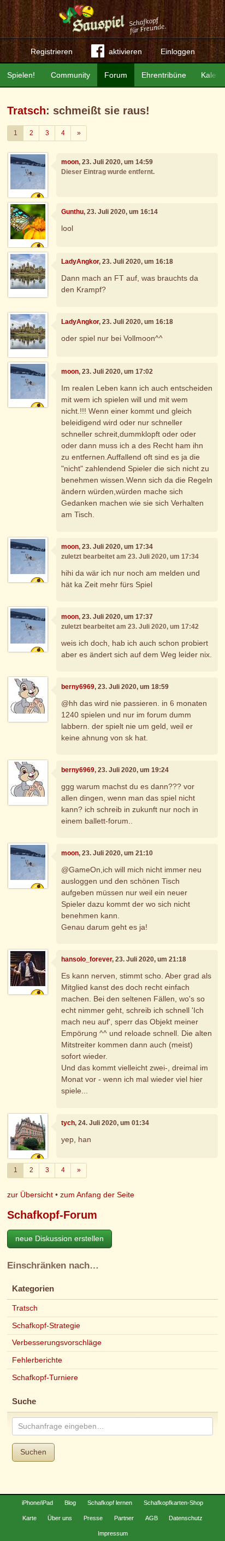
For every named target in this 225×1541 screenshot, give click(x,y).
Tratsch (26, 111)
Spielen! (21, 75)
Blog (70, 1502)
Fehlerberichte (37, 1359)
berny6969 (77, 687)
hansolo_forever (86, 959)
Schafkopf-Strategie (46, 1325)
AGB (151, 1518)
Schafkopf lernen (109, 1502)
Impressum (113, 1533)
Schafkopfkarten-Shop (173, 1502)
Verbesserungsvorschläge (57, 1342)
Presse (93, 1518)
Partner (124, 1518)
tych (68, 1123)
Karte (29, 1518)
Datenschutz (186, 1518)
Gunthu (72, 212)
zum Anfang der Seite (97, 1194)
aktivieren (125, 51)
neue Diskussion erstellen (59, 1238)
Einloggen (178, 51)
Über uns (60, 1518)
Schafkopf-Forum (52, 1215)
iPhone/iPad (37, 1502)
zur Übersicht (30, 1194)
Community (70, 75)
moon (70, 162)
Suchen (33, 1451)
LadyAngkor (80, 261)
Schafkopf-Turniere (45, 1377)
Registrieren (52, 51)
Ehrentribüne (163, 75)
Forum (115, 75)
